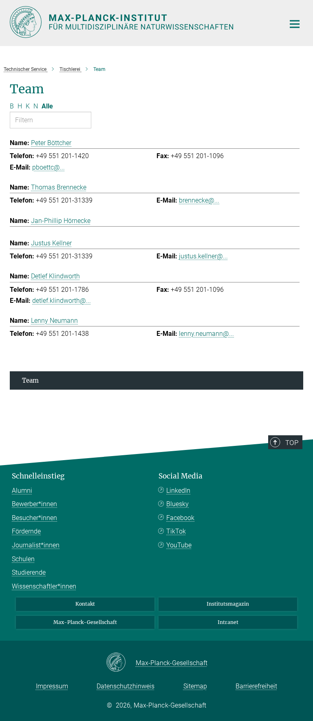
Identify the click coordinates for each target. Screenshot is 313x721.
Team (30, 380)
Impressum (52, 686)
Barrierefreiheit (256, 686)
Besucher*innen (34, 518)
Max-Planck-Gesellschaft (85, 622)
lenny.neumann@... (206, 333)
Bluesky (177, 504)
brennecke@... (199, 200)
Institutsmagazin (228, 604)
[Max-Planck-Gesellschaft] (121, 662)
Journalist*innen (36, 545)
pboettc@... (48, 167)
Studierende (29, 572)
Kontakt (85, 604)
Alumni (22, 490)
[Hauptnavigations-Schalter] (295, 24)
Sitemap (195, 686)
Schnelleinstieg (38, 476)
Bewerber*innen (34, 504)
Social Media (181, 476)
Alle (47, 106)
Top (291, 443)
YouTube (179, 545)
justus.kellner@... (203, 256)
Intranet (228, 622)
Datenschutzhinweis (125, 686)
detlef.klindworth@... (61, 300)
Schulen (23, 559)
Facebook (180, 518)
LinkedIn (178, 490)
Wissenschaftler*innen (44, 586)
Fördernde (26, 531)
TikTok (176, 531)
